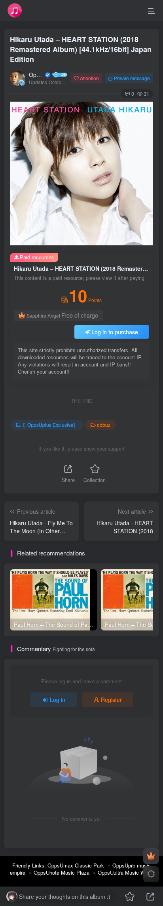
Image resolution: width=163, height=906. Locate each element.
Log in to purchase (114, 332)
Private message (132, 78)
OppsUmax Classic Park (75, 865)
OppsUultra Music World (126, 872)
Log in (57, 700)
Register (111, 700)
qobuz (103, 424)
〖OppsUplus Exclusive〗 (50, 424)
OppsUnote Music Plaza (61, 872)
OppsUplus (36, 75)
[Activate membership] (151, 856)
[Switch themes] (151, 874)
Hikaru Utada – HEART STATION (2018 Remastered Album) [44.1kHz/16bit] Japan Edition (81, 49)
